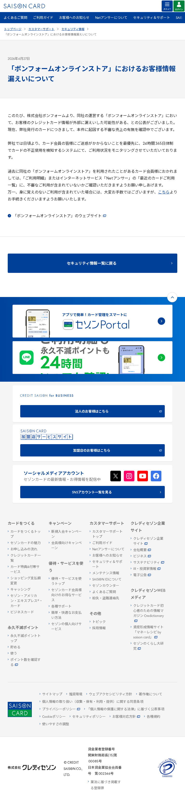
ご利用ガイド (43, 18)
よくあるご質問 (15, 18)
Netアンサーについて (111, 18)
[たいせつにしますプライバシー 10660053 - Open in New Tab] (167, 777)
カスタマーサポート (41, 29)
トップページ (12, 29)
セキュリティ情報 (72, 29)
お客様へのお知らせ (74, 18)
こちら (164, 192)
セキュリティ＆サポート (151, 18)
